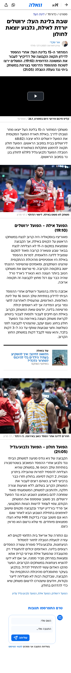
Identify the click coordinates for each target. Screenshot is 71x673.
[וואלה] (35, 5)
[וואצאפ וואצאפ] (13, 5)
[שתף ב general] (6, 5)
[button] (55, 5)
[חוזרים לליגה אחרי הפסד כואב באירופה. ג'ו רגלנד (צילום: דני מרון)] (35, 409)
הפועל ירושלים (60, 594)
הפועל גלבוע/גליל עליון (24, 594)
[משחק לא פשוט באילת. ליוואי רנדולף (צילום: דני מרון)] (35, 191)
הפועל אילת (44, 594)
